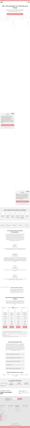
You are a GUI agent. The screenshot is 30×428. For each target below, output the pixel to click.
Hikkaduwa (17, 374)
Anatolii (22, 192)
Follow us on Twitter (4, 419)
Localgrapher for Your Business (18, 408)
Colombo (12, 374)
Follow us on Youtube (4, 420)
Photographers (8, 16)
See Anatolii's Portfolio (22, 203)
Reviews (22, 16)
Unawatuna (15, 375)
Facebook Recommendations (3, 385)
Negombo (21, 374)
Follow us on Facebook (4, 416)
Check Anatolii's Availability (22, 201)
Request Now (5, 326)
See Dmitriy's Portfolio (7, 127)
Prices (7, 18)
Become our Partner (18, 410)
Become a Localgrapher (18, 409)
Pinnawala (26, 374)
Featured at (16, 411)
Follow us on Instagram (5, 415)
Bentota (8, 374)
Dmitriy (7, 114)
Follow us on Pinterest (4, 417)
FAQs (7, 20)
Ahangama (4, 374)
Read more (2, 122)
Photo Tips (22, 18)
